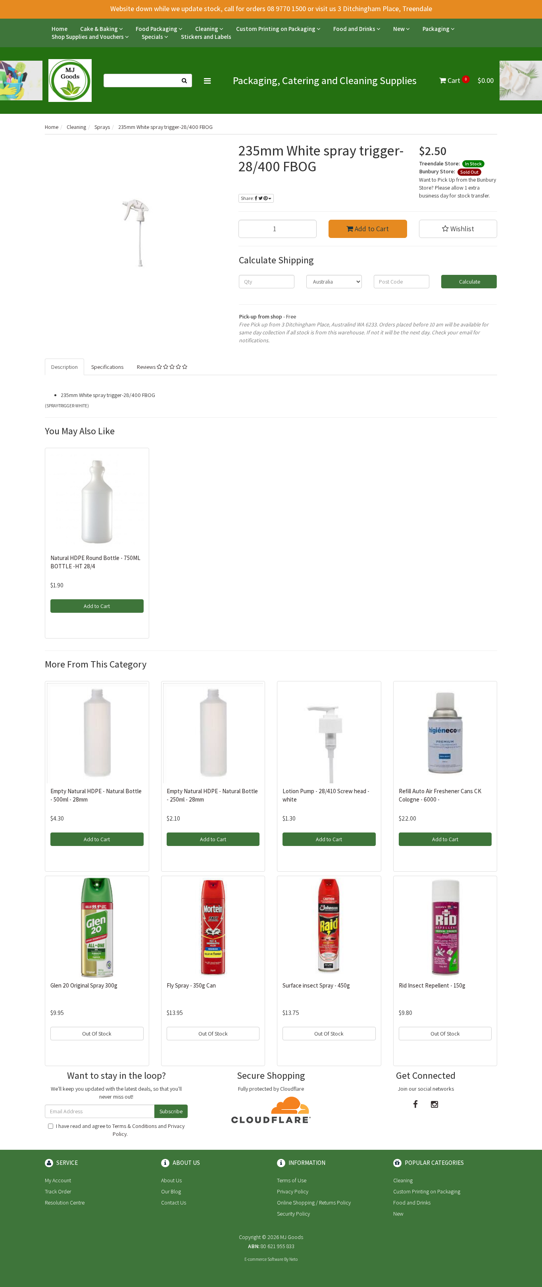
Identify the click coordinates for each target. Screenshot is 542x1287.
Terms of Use (291, 1180)
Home (59, 29)
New (399, 29)
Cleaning (207, 29)
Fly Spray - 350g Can (191, 985)
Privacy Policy (292, 1191)
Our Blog (171, 1191)
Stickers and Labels (206, 36)
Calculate (469, 281)
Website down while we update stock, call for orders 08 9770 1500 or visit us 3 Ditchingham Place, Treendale (271, 8)
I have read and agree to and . (120, 1129)
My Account (58, 1180)
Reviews (147, 366)
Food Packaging (157, 29)
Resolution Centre (65, 1202)
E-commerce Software (263, 1259)
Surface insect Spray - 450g (316, 985)
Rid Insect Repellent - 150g (432, 985)
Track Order (58, 1191)
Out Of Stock (96, 1033)
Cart (470, 80)
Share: (248, 198)
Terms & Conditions (134, 1126)
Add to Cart (371, 228)
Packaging (437, 29)
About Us (171, 1180)
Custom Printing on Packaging (276, 29)
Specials (153, 36)
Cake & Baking (99, 29)
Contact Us (173, 1202)
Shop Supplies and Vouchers (88, 36)
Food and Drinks (355, 29)
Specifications (107, 366)
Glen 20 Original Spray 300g (83, 985)
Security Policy (293, 1213)
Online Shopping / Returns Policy (314, 1202)
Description (64, 366)
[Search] (184, 80)
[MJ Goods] (69, 79)
